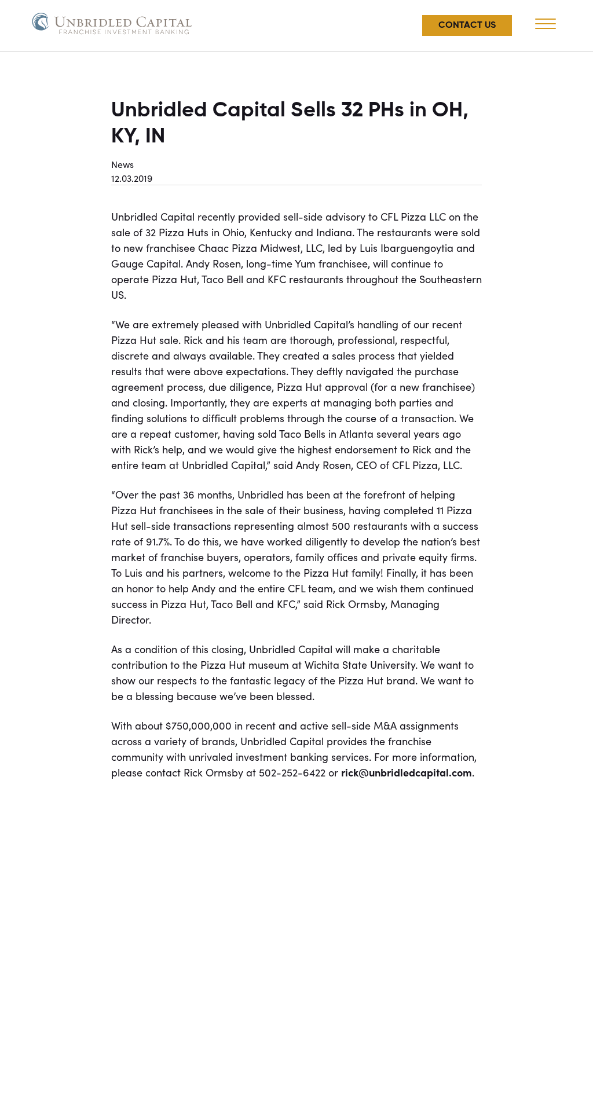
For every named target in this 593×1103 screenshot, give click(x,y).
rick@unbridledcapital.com (406, 772)
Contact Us (467, 25)
